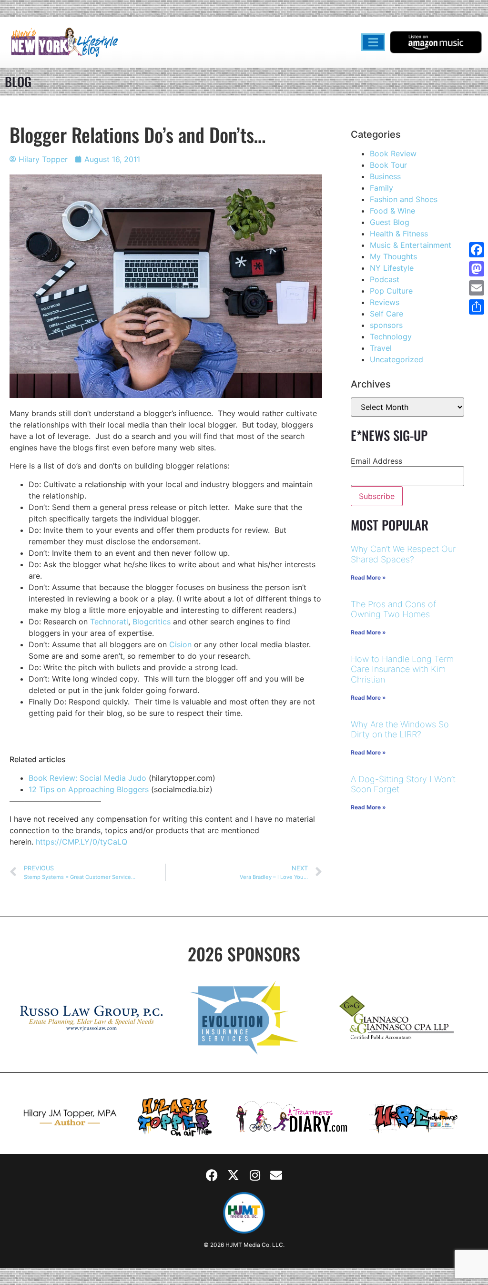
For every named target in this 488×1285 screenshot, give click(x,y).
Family (381, 188)
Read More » (368, 577)
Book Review (393, 153)
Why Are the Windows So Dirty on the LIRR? (400, 729)
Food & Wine (392, 210)
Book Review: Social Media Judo (87, 778)
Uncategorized (396, 359)
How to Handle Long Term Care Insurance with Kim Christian (402, 669)
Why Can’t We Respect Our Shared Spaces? (403, 554)
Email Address (376, 461)
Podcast (384, 279)
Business (385, 176)
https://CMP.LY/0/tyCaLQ (81, 841)
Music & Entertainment (410, 245)
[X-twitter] (233, 1175)
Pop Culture (391, 291)
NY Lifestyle (392, 268)
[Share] (476, 306)
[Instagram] (254, 1175)
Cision (180, 644)
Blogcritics (151, 621)
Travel (381, 348)
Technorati (109, 621)
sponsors (386, 325)
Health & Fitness (399, 233)
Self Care (386, 313)
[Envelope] (276, 1175)
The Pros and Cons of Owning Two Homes (393, 609)
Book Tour (388, 165)
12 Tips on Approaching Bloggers (89, 789)
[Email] (476, 287)
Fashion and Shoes (403, 199)
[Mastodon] (476, 268)
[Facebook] (212, 1175)
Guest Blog (389, 222)
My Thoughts (393, 256)
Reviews (384, 302)
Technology (391, 336)
